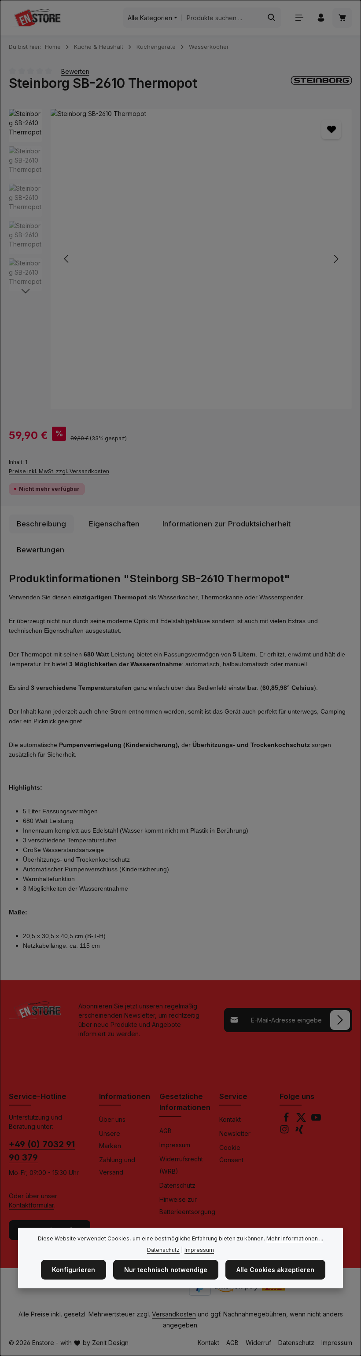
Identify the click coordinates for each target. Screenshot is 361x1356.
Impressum (174, 1145)
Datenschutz (177, 1185)
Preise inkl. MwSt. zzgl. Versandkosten (59, 471)
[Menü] (299, 18)
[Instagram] (285, 1131)
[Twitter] (302, 1120)
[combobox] (222, 17)
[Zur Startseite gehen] (35, 17)
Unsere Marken (110, 1139)
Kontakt (230, 1119)
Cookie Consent (231, 1154)
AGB (165, 1131)
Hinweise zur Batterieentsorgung (187, 1205)
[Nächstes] (335, 259)
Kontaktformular (31, 1205)
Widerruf (258, 1342)
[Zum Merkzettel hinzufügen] (331, 129)
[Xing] (299, 1131)
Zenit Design (110, 1342)
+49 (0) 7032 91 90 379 (42, 1151)
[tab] (41, 524)
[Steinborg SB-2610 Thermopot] (201, 259)
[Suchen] (271, 17)
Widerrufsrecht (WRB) (181, 1165)
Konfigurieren (73, 1269)
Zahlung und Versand (117, 1166)
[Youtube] (316, 1120)
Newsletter (234, 1133)
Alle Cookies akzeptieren (275, 1269)
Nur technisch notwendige (165, 1269)
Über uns (112, 1119)
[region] (180, 259)
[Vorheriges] (67, 259)
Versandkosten (174, 1314)
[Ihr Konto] (321, 18)
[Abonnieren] (340, 1020)
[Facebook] (287, 1120)
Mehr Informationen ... (294, 1238)
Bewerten (75, 71)
